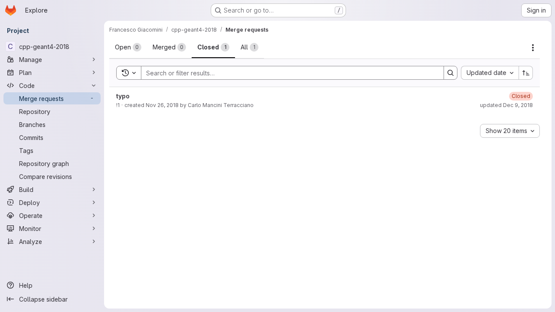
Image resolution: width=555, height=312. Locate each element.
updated (506, 105)
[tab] (128, 47)
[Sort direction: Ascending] (526, 73)
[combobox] (490, 73)
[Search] (450, 73)
